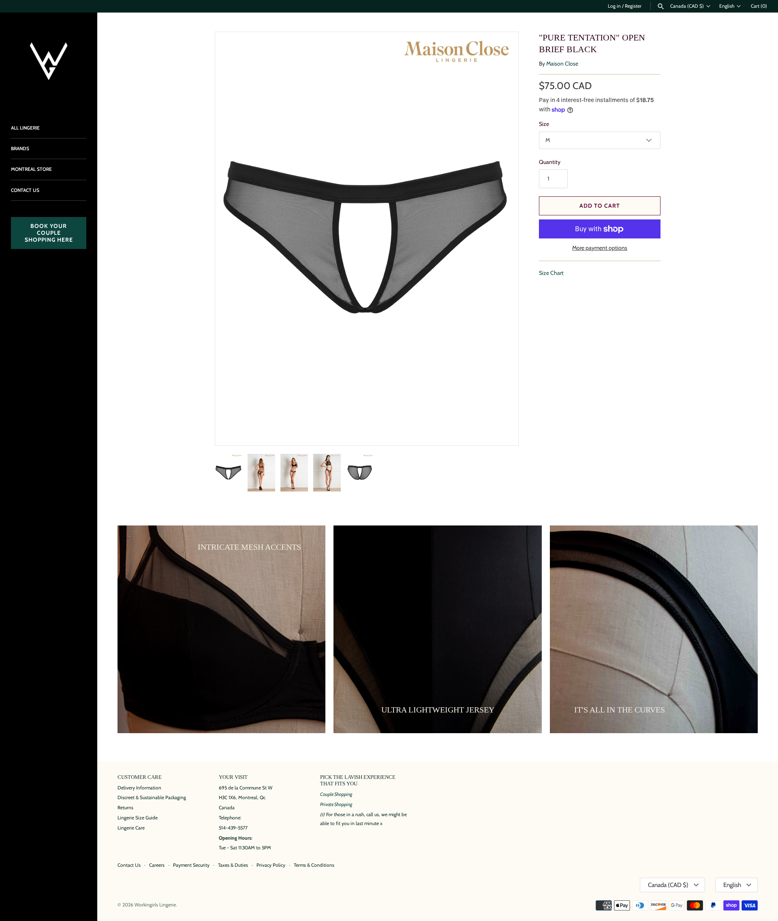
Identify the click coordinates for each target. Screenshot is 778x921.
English (726, 6)
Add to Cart (599, 205)
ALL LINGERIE (25, 128)
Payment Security (191, 865)
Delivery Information (139, 788)
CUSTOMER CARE (140, 777)
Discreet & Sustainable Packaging (152, 797)
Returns (125, 807)
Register (633, 6)
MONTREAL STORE (31, 169)
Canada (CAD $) (687, 6)
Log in (614, 6)
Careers (157, 865)
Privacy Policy (270, 865)
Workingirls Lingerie (155, 905)
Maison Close (562, 63)
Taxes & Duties (233, 865)
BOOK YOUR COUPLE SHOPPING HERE (49, 232)
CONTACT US (25, 190)
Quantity (549, 162)
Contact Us (129, 865)
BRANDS (20, 148)
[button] (501, 239)
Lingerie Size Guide (138, 818)
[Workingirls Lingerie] (48, 61)
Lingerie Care (131, 828)
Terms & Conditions (314, 865)
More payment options (599, 247)
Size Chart (551, 273)
